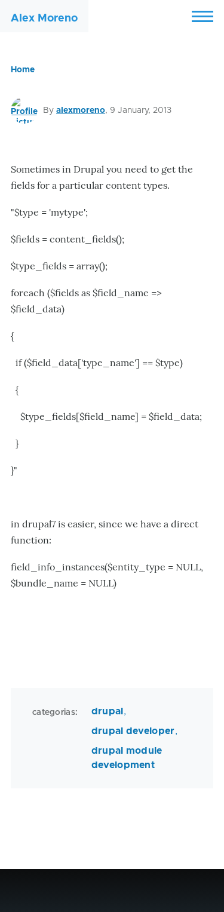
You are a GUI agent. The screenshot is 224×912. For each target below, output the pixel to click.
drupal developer (133, 731)
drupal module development (126, 758)
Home (23, 70)
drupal (107, 711)
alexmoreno (80, 110)
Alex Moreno (44, 18)
